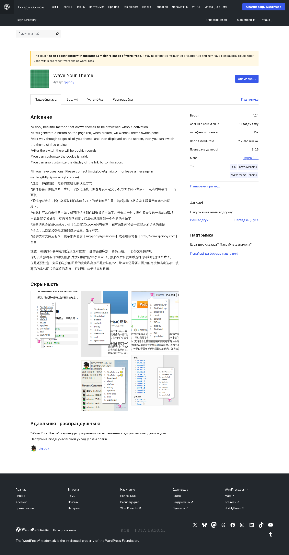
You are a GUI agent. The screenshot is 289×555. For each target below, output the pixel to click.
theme (253, 174)
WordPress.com (237, 489)
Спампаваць (247, 79)
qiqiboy (69, 82)
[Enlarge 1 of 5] (73, 296)
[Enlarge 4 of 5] (173, 296)
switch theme (238, 174)
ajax (234, 166)
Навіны (20, 495)
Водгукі (72, 99)
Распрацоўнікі (129, 502)
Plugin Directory (26, 19)
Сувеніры (181, 508)
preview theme (248, 166)
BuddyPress (234, 508)
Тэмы (71, 495)
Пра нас (21, 489)
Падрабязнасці (46, 99)
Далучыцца (180, 489)
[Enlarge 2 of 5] (123, 296)
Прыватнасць (25, 508)
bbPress (232, 502)
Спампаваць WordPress (263, 6)
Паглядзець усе (246, 220)
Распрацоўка (123, 99)
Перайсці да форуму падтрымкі (214, 253)
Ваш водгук (199, 220)
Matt (229, 495)
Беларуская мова (64, 530)
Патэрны (74, 508)
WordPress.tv (130, 508)
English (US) (251, 158)
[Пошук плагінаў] (57, 34)
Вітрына (73, 489)
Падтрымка (250, 99)
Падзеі (177, 495)
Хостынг (21, 502)
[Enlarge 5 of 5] (173, 360)
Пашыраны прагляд (205, 186)
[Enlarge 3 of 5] (123, 365)
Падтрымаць (183, 502)
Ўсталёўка (95, 99)
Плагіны (73, 502)
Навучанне (127, 489)
